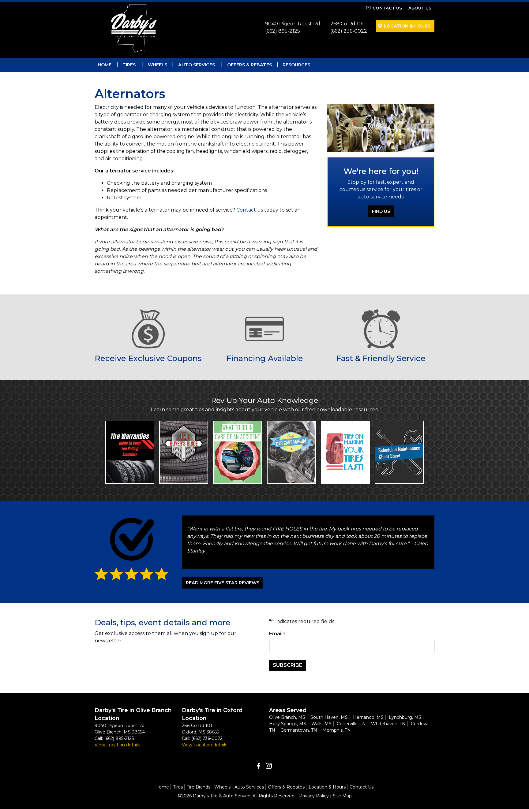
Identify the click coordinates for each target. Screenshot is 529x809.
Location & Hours (407, 26)
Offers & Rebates (249, 65)
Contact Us (387, 8)
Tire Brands (198, 787)
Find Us (381, 211)
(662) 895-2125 (282, 31)
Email (277, 634)
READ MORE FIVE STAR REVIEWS (222, 583)
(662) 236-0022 (348, 31)
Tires (129, 65)
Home (104, 65)
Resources (296, 65)
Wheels (157, 65)
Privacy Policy (314, 796)
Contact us (249, 210)
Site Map (342, 796)
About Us (419, 8)
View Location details (117, 745)
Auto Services (196, 65)
